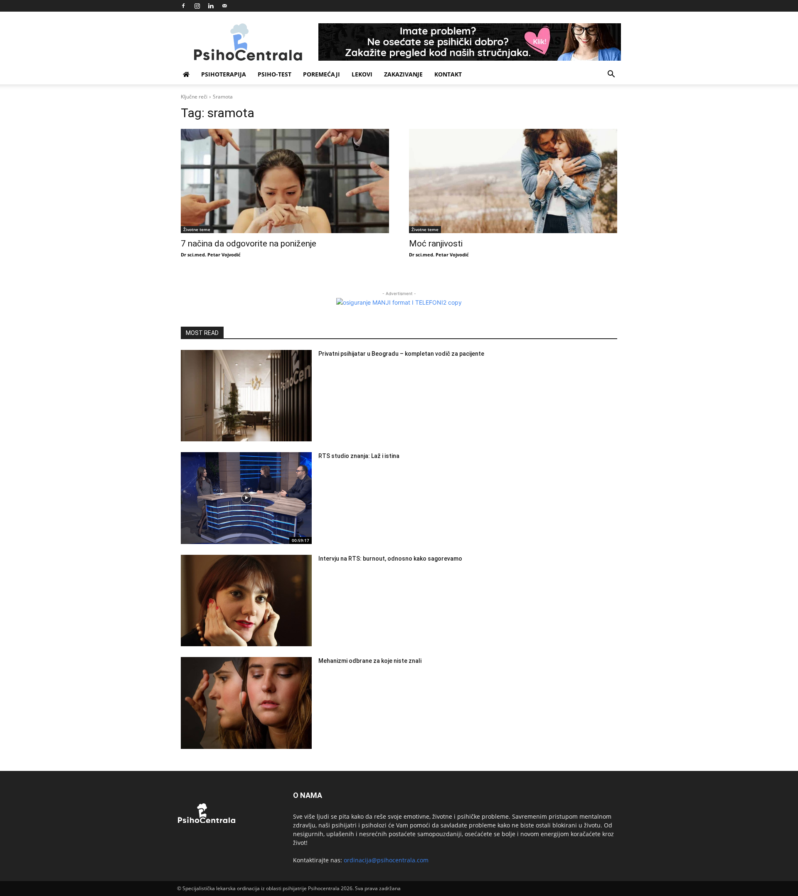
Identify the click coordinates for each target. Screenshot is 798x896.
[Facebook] (183, 6)
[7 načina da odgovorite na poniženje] (285, 181)
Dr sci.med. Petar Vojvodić (211, 254)
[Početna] (186, 74)
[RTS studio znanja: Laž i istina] (246, 498)
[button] (611, 75)
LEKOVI (362, 74)
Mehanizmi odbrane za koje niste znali (369, 660)
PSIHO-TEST (274, 74)
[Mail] (224, 6)
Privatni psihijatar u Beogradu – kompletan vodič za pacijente (401, 353)
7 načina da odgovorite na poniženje (248, 244)
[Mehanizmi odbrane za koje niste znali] (246, 703)
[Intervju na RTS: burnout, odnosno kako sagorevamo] (246, 601)
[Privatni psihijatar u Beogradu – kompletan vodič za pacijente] (246, 396)
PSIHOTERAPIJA (223, 74)
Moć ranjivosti (436, 244)
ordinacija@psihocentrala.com (386, 860)
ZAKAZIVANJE (403, 74)
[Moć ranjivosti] (513, 181)
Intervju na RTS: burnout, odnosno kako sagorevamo (390, 558)
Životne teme (196, 229)
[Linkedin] (210, 6)
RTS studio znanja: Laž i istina (358, 456)
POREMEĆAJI (321, 74)
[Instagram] (197, 6)
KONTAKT (448, 74)
